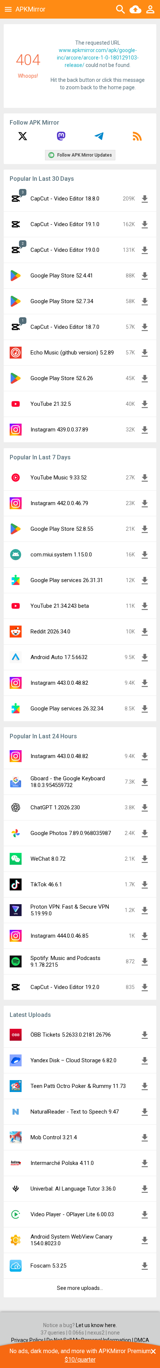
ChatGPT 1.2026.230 (55, 807)
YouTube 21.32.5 (51, 404)
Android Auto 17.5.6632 (59, 657)
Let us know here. (96, 1325)
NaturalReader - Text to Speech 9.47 (75, 1111)
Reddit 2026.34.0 (50, 631)
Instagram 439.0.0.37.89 (59, 429)
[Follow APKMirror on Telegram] (99, 139)
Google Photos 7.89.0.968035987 (71, 833)
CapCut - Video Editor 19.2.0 (65, 987)
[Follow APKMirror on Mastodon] (61, 139)
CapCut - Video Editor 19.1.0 (65, 224)
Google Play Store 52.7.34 (62, 301)
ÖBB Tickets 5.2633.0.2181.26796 (71, 1034)
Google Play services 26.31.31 (67, 580)
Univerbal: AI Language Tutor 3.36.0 (73, 1188)
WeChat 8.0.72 (48, 858)
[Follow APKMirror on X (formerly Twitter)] (22, 139)
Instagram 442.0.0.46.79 (59, 503)
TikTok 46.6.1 (46, 884)
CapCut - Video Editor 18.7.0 (65, 327)
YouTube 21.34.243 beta (60, 606)
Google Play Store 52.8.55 (62, 529)
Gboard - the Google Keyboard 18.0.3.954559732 (68, 782)
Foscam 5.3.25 (48, 1265)
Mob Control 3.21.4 (54, 1137)
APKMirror (30, 9)
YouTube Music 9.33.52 (59, 477)
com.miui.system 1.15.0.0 (61, 554)
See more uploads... (80, 1288)
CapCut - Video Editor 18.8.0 (65, 198)
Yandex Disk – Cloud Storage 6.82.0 (73, 1060)
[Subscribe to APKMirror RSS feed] (137, 139)
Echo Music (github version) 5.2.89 (72, 352)
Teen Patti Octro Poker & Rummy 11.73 (78, 1086)
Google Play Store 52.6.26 (62, 378)
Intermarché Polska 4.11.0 (62, 1163)
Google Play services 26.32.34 (67, 708)
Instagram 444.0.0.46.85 (59, 935)
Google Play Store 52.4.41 (62, 275)
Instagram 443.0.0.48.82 (59, 683)
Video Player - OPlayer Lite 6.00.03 (72, 1214)
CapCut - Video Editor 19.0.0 (65, 250)
